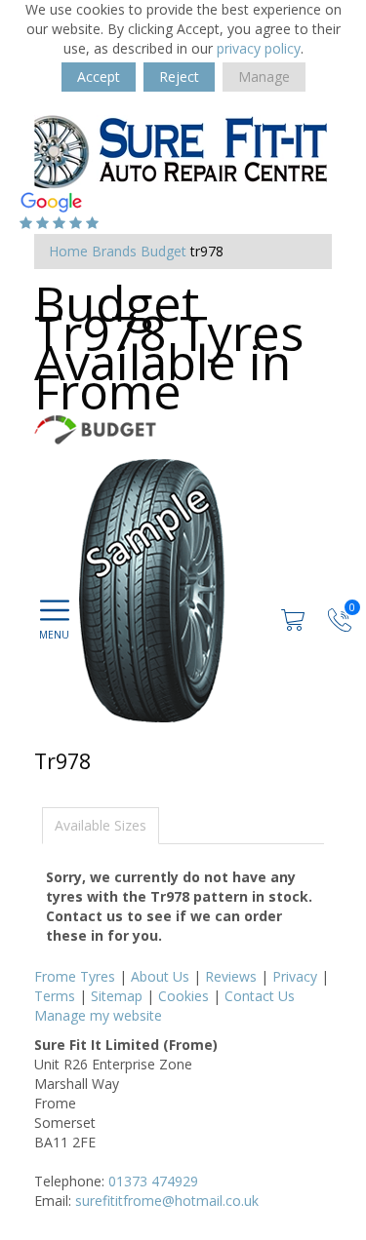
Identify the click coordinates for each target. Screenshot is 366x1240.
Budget (163, 251)
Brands (114, 251)
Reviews (231, 976)
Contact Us (259, 996)
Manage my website (98, 1015)
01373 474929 (153, 1181)
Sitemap (116, 996)
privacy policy (259, 48)
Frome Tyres (74, 976)
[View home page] (180, 150)
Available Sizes (100, 825)
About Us (160, 976)
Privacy (294, 976)
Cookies (183, 996)
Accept (98, 76)
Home (68, 251)
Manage (264, 76)
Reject (179, 76)
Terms (54, 996)
